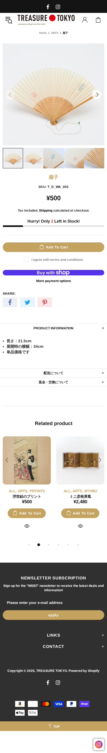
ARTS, (23, 491)
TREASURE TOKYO (46, 20)
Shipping (45, 210)
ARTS (54, 32)
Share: (9, 293)
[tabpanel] (27, 488)
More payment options (53, 281)
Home (43, 32)
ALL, (13, 491)
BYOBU (91, 491)
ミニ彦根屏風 (80, 496)
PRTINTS (37, 491)
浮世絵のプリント (27, 496)
